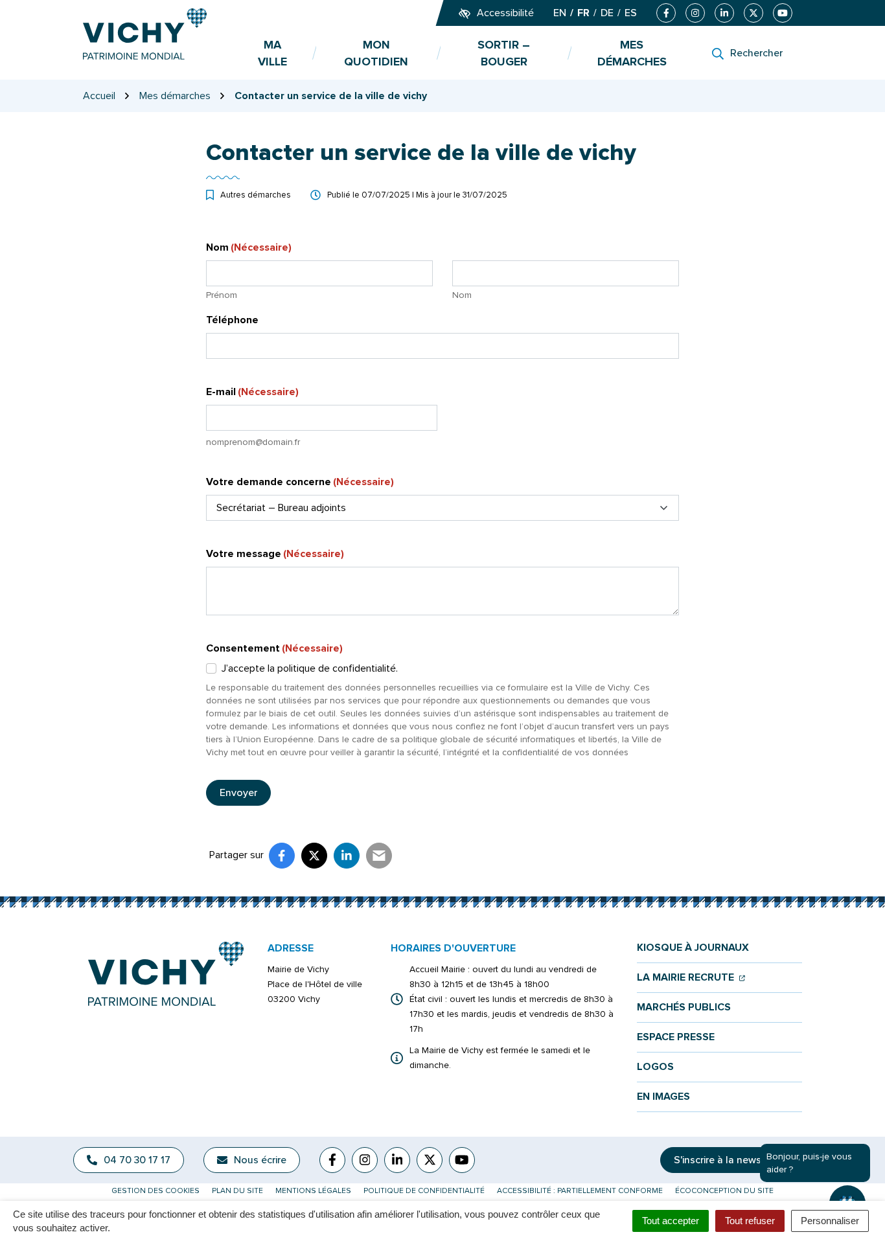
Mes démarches (632, 53)
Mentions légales (313, 1191)
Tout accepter (670, 1220)
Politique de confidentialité (424, 1191)
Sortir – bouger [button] (503, 53)
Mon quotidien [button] (376, 53)
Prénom (221, 295)
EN (559, 12)
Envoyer (238, 792)
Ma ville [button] (272, 53)
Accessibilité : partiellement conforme (580, 1191)
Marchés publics (684, 1007)
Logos (655, 1067)
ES (631, 12)
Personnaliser (830, 1220)
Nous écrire (260, 1160)
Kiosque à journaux (693, 948)
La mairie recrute (691, 978)
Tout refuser (750, 1220)
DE (607, 12)
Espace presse (676, 1037)
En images (663, 1097)
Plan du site (237, 1191)
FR (583, 12)
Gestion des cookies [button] (155, 1191)
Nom (462, 295)
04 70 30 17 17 (137, 1160)
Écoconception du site (724, 1191)
